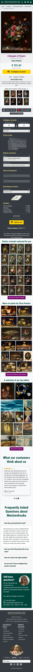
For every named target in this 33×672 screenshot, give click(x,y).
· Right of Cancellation (8, 637)
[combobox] (16, 131)
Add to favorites (25, 110)
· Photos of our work (22, 635)
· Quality (20, 633)
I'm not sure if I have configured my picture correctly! (15, 565)
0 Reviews (20, 113)
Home (2, 6)
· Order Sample (21, 639)
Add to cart (17, 222)
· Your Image (21, 629)
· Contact (5, 629)
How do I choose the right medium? (15, 558)
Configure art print (18, 72)
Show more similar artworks (16, 297)
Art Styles (8, 6)
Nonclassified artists (18, 6)
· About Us (5, 641)
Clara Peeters (28, 6)
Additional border (7, 129)
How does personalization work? (15, 523)
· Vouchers (20, 637)
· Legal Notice (6, 631)
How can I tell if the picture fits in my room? (16, 550)
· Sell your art (21, 631)
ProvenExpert (11, 491)
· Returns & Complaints (8, 639)
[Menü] (2, 2)
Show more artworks (16, 449)
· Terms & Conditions (8, 633)
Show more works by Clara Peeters (16, 374)
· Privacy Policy (6, 635)
